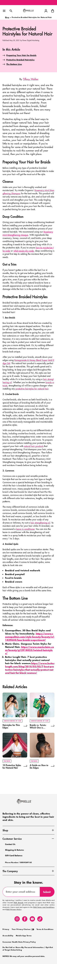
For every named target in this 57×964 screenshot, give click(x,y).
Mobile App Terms (24, 935)
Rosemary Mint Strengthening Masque (28, 233)
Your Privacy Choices (21, 929)
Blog (7, 17)
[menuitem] (6, 929)
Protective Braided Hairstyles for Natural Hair (32, 17)
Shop (5, 830)
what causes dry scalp (23, 250)
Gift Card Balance (13, 855)
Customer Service (12, 839)
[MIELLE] (28, 803)
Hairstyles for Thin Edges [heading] (11, 726)
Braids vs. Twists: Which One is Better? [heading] (38, 726)
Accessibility (8, 935)
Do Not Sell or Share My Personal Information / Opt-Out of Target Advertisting (28, 948)
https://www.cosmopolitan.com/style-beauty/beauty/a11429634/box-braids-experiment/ (29, 637)
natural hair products (33, 446)
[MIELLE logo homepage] (28, 11)
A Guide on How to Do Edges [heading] (39, 766)
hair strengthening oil (40, 522)
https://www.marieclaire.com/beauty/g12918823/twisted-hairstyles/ (29, 650)
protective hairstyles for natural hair (32, 388)
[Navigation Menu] (4, 11)
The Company (10, 871)
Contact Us (10, 844)
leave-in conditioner (25, 528)
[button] (52, 11)
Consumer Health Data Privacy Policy (19, 942)
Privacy (6, 929)
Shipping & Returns (14, 849)
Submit (48, 893)
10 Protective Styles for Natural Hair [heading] (12, 766)
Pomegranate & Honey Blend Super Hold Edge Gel (28, 361)
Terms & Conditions (45, 929)
